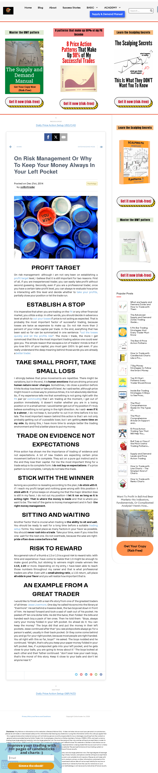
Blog (40, 7)
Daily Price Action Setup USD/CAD (56, 125)
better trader (23, 353)
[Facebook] (48, 137)
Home (28, 7)
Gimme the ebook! (31, 766)
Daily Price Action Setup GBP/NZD (56, 693)
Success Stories (72, 7)
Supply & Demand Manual (107, 14)
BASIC (90, 7)
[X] (56, 137)
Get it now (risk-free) (24, 101)
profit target (21, 278)
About (52, 7)
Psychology (91, 184)
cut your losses (42, 318)
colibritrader (27, 187)
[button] (31, 749)
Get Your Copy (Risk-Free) (135, 548)
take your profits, (87, 292)
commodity (34, 399)
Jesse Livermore (37, 604)
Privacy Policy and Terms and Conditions (36, 716)
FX (71, 311)
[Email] (63, 137)
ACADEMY (110, 7)
